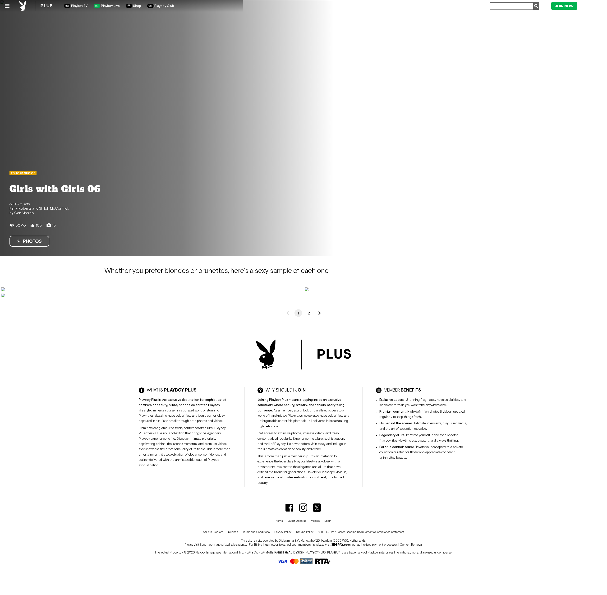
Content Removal (411, 544)
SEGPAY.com (341, 544)
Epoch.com (207, 544)
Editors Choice (23, 173)
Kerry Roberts (20, 208)
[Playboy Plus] (35, 6)
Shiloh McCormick (54, 208)
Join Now (564, 6)
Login (590, 5)
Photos (32, 241)
